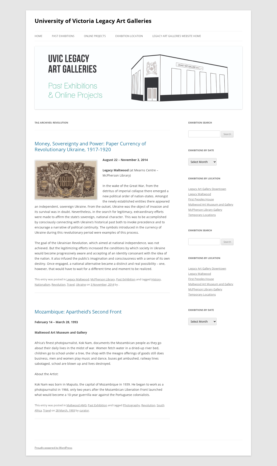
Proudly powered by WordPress (53, 448)
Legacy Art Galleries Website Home (176, 36)
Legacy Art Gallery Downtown (207, 189)
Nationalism (42, 284)
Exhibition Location (129, 36)
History (156, 279)
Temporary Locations (202, 215)
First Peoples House (201, 199)
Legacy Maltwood (77, 279)
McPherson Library (102, 279)
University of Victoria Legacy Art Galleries (93, 21)
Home (38, 36)
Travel (71, 284)
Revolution (59, 284)
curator (84, 410)
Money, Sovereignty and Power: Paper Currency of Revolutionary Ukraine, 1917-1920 (90, 146)
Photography (131, 405)
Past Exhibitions (63, 36)
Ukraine (81, 284)
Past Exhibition (125, 279)
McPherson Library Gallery (205, 210)
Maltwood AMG (76, 405)
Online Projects (95, 36)
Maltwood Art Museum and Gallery (210, 204)
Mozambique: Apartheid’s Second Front (78, 311)
